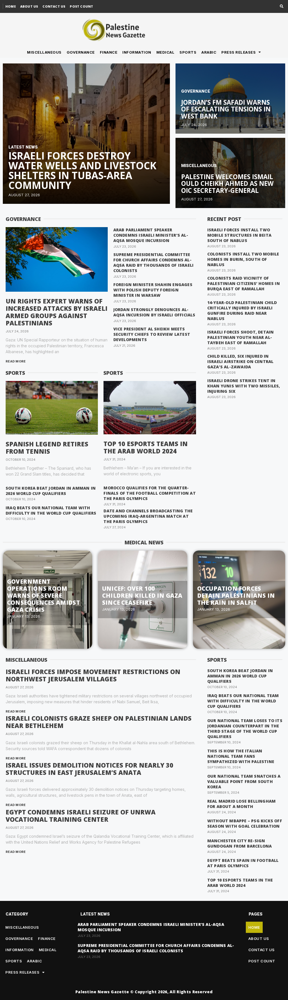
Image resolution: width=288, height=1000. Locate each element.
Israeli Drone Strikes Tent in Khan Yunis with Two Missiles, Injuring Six (243, 386)
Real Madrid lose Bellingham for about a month (241, 803)
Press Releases (238, 52)
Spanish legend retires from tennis (47, 447)
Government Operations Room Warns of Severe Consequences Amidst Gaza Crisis (43, 595)
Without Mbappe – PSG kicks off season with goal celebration (244, 823)
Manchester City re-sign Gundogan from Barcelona (239, 843)
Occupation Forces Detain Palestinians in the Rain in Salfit (236, 595)
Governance (81, 52)
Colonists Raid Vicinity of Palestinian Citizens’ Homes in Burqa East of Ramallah (243, 283)
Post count (81, 6)
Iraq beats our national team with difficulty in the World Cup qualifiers (51, 510)
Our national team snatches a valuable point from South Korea (244, 781)
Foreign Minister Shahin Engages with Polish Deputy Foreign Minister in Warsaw (152, 290)
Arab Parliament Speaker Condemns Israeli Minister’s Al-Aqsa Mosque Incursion (150, 235)
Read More (16, 361)
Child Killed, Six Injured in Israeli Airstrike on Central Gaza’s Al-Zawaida (240, 361)
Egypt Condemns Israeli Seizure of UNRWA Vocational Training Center (81, 815)
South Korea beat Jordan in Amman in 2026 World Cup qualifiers (51, 490)
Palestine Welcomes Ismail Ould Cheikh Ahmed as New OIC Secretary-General (227, 183)
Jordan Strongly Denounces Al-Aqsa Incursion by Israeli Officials (154, 312)
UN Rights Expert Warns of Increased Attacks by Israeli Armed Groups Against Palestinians (56, 312)
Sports (187, 52)
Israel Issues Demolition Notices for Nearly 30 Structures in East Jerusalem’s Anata (89, 769)
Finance (109, 52)
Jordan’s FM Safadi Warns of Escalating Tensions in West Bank (226, 109)
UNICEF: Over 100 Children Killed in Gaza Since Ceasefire (142, 595)
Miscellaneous (44, 52)
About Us (29, 6)
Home (10, 6)
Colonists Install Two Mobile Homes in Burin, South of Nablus (243, 259)
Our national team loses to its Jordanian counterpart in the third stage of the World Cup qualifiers (244, 728)
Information (136, 52)
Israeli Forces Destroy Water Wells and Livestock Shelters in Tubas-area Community (82, 170)
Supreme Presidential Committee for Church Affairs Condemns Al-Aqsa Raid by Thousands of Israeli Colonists (153, 262)
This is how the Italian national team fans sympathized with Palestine (240, 756)
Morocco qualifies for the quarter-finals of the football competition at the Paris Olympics (149, 493)
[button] (281, 6)
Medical (165, 52)
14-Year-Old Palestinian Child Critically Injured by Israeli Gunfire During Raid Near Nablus (242, 310)
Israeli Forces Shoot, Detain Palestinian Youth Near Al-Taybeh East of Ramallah (240, 337)
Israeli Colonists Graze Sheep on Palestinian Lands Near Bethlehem (99, 722)
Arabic (208, 52)
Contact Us (53, 6)
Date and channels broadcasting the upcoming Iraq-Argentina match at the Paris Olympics (148, 516)
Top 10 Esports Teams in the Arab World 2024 (146, 447)
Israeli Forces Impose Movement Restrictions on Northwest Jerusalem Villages (93, 675)
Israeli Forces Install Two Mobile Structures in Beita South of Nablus (239, 235)
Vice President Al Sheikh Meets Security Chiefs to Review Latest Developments (151, 334)
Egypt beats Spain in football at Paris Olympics (243, 863)
